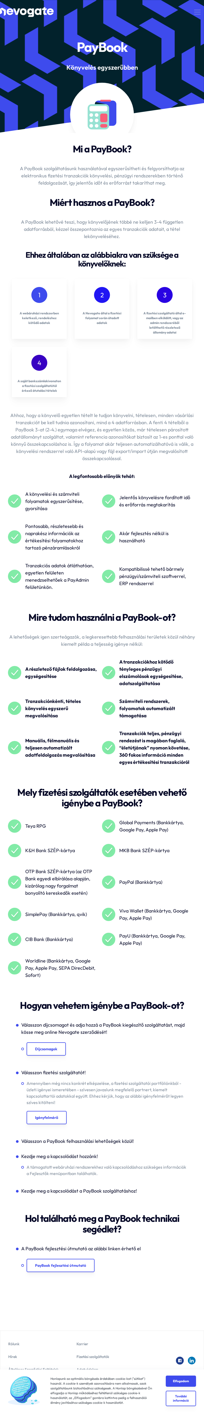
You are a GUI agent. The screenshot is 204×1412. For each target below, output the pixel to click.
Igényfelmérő (46, 1117)
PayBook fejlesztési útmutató (60, 1265)
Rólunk (13, 1344)
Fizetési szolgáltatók (92, 1356)
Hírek (12, 1356)
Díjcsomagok (46, 1049)
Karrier (82, 1344)
